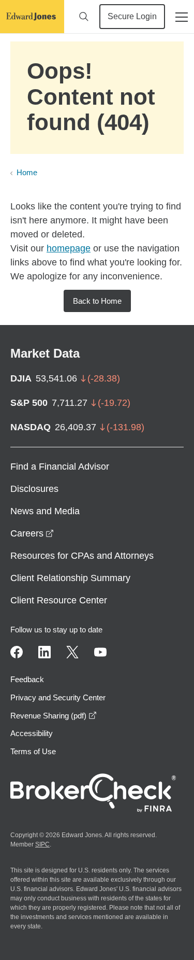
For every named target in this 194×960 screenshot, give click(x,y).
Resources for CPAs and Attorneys (82, 555)
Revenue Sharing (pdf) (53, 715)
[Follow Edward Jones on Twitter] (72, 652)
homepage (69, 248)
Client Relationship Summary (70, 578)
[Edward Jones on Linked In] (44, 652)
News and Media (45, 511)
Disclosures (34, 489)
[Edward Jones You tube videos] (100, 652)
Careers (32, 533)
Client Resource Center (58, 600)
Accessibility (31, 733)
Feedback (27, 679)
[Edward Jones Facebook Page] (16, 652)
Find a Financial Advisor (59, 466)
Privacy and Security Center (58, 697)
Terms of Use (33, 751)
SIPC (42, 844)
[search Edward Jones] (83, 16)
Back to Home (97, 301)
